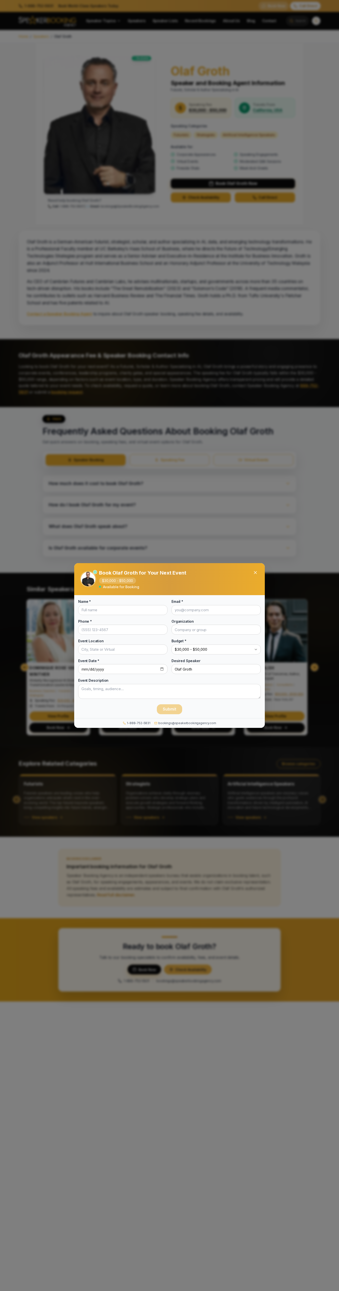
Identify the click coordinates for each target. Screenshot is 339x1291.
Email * (177, 601)
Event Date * (88, 661)
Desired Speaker (186, 661)
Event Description (93, 680)
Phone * (85, 621)
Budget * (178, 641)
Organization (182, 621)
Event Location (91, 641)
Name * (84, 601)
